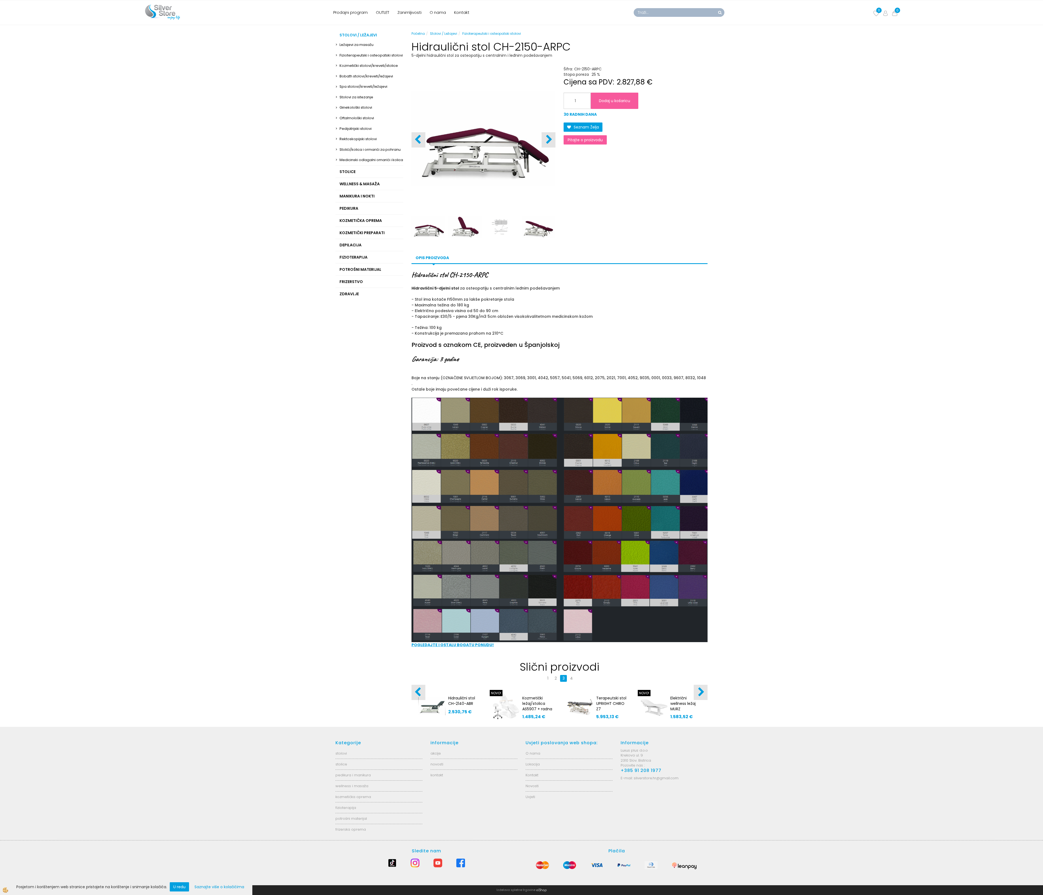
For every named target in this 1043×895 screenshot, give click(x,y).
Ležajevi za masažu (356, 44)
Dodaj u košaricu (614, 100)
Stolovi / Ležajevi (443, 33)
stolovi (341, 753)
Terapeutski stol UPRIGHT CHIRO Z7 (611, 703)
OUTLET (382, 12)
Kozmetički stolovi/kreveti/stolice (369, 65)
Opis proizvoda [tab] (432, 257)
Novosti (532, 786)
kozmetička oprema (353, 796)
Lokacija (533, 764)
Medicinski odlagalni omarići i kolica (371, 159)
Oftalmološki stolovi (357, 118)
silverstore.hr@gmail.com (656, 778)
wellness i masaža (351, 786)
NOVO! (496, 693)
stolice (341, 764)
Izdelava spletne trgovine (516, 890)
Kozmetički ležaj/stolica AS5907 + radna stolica (537, 706)
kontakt (437, 775)
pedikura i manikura (353, 775)
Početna (418, 33)
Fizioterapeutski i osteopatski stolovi (371, 55)
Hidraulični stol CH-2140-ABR (461, 700)
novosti (437, 764)
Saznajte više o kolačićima (219, 887)
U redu (179, 887)
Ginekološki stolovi (356, 107)
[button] (548, 139)
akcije (436, 753)
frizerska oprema (350, 829)
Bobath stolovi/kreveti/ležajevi (366, 76)
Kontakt (461, 12)
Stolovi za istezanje (356, 97)
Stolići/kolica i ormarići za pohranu (370, 149)
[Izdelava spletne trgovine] (541, 890)
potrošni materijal (351, 818)
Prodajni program (350, 12)
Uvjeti (530, 796)
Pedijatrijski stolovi (356, 128)
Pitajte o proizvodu (585, 140)
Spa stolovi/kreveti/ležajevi (363, 86)
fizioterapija (345, 807)
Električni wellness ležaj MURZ (683, 703)
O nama (438, 12)
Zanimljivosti (409, 12)
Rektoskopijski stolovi (358, 139)
